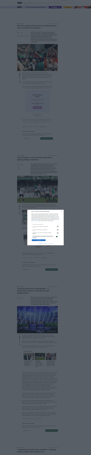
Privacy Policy (51, 243)
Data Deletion (40, 243)
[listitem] (45, 224)
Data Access (45, 243)
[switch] (57, 226)
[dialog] (45, 227)
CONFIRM (38, 240)
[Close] (62, 211)
